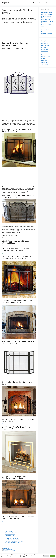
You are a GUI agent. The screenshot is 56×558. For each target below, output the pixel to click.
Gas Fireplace (44, 60)
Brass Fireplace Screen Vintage (12, 532)
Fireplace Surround (45, 56)
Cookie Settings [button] (46, 555)
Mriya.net (5, 3)
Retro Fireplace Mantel (46, 28)
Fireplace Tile (44, 58)
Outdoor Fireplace (45, 62)
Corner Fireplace (45, 45)
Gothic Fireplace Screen (10, 534)
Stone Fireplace (44, 64)
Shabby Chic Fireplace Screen (11, 529)
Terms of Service (49, 2)
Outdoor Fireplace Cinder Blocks (9, 550)
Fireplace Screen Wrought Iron (11, 536)
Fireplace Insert (44, 51)
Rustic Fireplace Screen (10, 531)
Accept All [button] (52, 555)
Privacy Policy (41, 2)
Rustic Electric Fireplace (46, 33)
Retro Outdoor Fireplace (46, 14)
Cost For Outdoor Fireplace (8, 549)
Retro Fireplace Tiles (45, 19)
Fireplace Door (44, 49)
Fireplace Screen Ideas (10, 535)
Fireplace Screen (6, 548)
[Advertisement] (19, 33)
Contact (34, 2)
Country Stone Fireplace (46, 12)
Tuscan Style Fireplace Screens (12, 539)
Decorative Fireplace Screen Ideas (12, 542)
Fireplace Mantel (45, 52)
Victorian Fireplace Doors (46, 31)
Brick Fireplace (44, 43)
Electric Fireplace (45, 47)
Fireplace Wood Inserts (46, 29)
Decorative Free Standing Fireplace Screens (14, 541)
